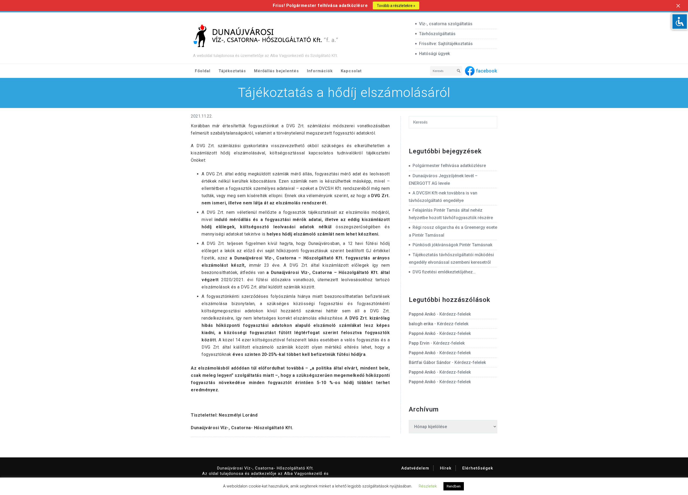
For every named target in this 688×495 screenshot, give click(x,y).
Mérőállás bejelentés (276, 70)
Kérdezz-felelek (455, 314)
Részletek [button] (428, 486)
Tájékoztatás (232, 70)
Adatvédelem (415, 468)
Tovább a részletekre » (396, 5)
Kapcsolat (351, 70)
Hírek (446, 468)
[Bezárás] (678, 6)
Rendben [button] (454, 486)
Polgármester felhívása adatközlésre (449, 165)
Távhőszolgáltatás (437, 33)
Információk (320, 70)
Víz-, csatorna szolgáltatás (445, 23)
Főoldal (202, 70)
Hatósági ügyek (434, 53)
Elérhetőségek (477, 468)
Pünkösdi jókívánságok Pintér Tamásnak (452, 244)
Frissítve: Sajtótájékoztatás (446, 43)
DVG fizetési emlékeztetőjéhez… (444, 271)
